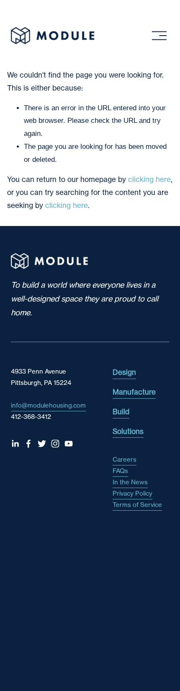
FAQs (120, 471)
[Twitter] (42, 443)
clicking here (149, 179)
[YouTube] (68, 443)
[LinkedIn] (15, 443)
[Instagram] (55, 443)
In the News (130, 482)
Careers (124, 459)
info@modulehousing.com (48, 405)
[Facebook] (28, 443)
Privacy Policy (132, 493)
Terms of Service (137, 505)
